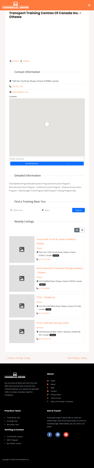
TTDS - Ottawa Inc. (46, 297)
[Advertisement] (47, 40)
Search (79, 210)
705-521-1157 (17, 86)
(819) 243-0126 (45, 339)
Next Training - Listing (78, 358)
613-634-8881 (44, 288)
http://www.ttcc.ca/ (20, 92)
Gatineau (39, 327)
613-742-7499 (44, 259)
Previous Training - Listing (17, 358)
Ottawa (39, 248)
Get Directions (31, 163)
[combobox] (47, 159)
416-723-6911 (44, 313)
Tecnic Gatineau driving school (52, 322)
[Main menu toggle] (89, 5)
